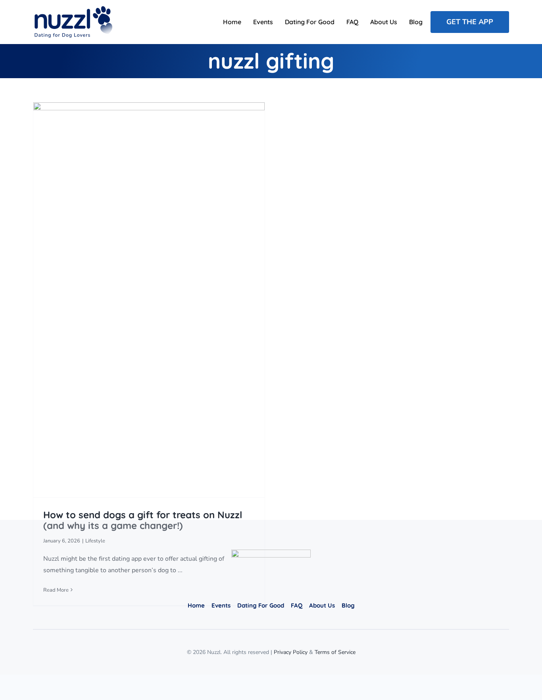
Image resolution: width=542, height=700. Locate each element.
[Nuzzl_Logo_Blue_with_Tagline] (72, 9)
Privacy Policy (291, 652)
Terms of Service (335, 652)
